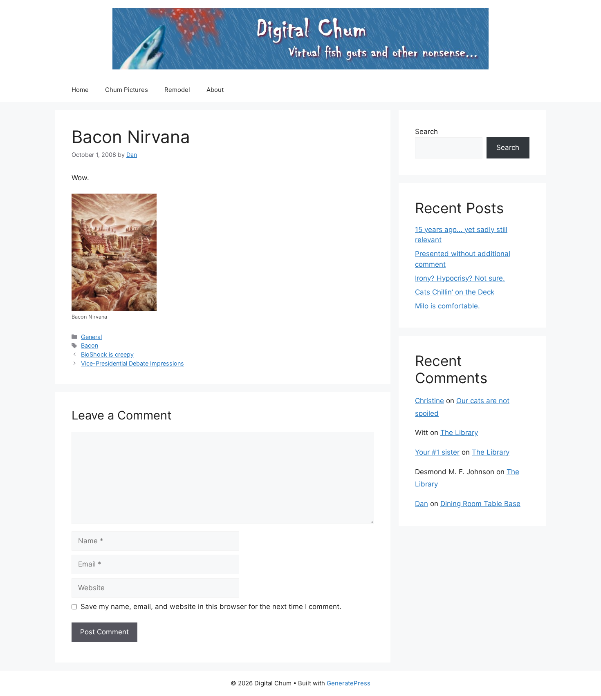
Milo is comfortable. (447, 306)
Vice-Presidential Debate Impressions (132, 363)
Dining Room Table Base (480, 504)
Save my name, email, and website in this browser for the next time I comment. (211, 606)
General (91, 336)
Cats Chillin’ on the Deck (454, 292)
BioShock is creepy (107, 354)
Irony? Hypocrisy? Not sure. (460, 278)
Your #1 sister (437, 452)
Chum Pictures (126, 90)
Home (80, 90)
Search (426, 131)
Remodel (177, 90)
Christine (429, 401)
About (215, 90)
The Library (459, 432)
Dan (421, 504)
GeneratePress (348, 683)
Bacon (89, 345)
